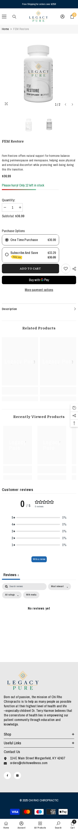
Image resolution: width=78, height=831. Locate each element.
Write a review (39, 559)
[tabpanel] (39, 617)
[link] (20, 391)
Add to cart (30, 268)
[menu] (4, 16)
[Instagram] (17, 775)
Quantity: (8, 200)
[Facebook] (7, 775)
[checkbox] (31, 595)
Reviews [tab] (11, 574)
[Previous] (65, 104)
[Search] (14, 16)
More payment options (39, 290)
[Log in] (62, 16)
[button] (39, 517)
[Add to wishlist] (65, 268)
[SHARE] (73, 268)
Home (5, 29)
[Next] (72, 104)
